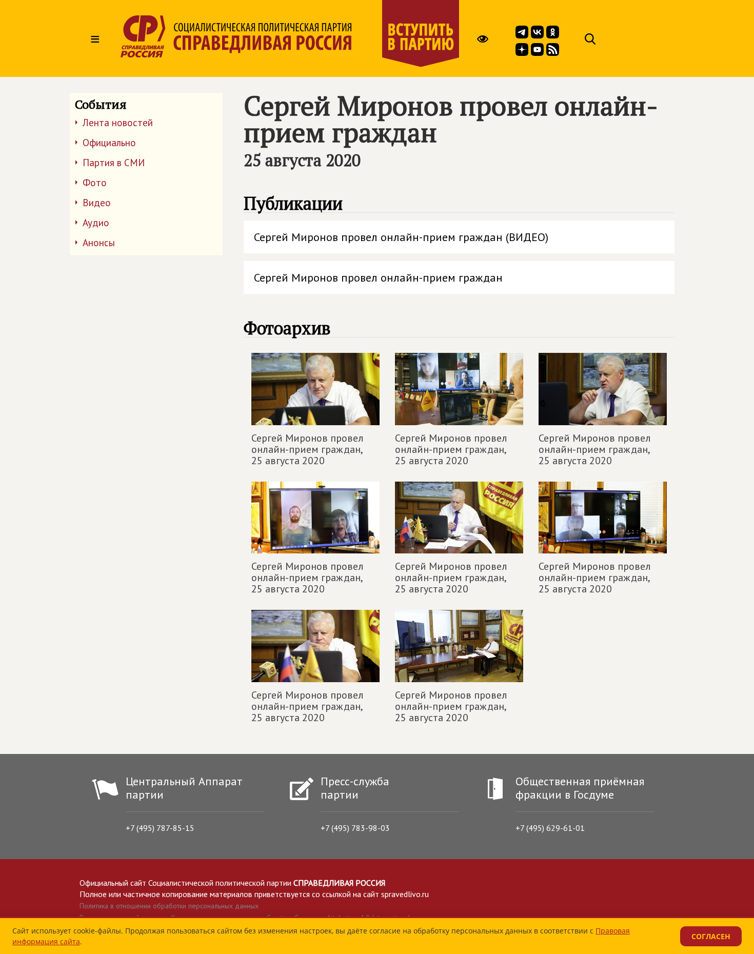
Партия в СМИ (114, 162)
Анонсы (99, 242)
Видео (97, 202)
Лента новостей (118, 122)
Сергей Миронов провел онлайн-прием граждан (378, 277)
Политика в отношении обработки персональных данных (169, 905)
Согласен (710, 936)
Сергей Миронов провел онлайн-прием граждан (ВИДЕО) (401, 237)
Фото (95, 182)
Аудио (96, 222)
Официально (109, 142)
